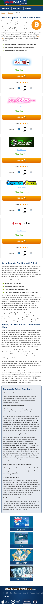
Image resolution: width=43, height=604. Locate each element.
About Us (25, 593)
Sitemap (6, 596)
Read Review (21, 107)
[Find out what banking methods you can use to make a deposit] (21, 523)
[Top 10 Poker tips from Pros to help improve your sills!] (21, 573)
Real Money (17, 9)
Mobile (28, 9)
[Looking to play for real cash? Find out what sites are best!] (21, 557)
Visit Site (20, 76)
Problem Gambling (36, 593)
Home (3, 13)
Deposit (10, 13)
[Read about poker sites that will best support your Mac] (21, 540)
